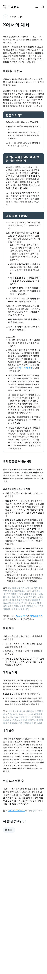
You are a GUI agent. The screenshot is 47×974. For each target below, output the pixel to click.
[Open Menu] (36, 7)
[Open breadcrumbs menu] (5, 16)
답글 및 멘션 (21, 616)
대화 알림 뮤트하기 (16, 810)
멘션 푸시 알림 (25, 368)
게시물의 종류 (36, 616)
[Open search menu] (42, 6)
